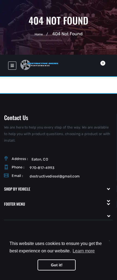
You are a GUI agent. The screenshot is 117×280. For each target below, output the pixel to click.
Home (39, 34)
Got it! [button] (57, 265)
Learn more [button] (84, 251)
